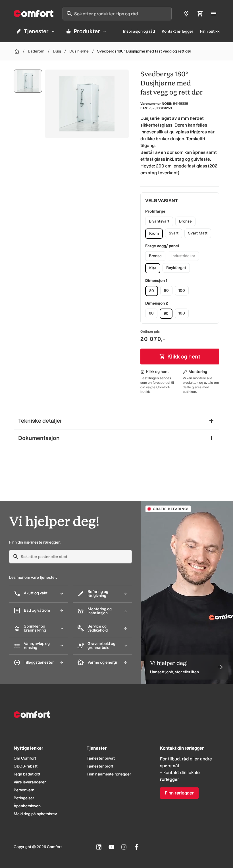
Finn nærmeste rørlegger (109, 774)
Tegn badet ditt (27, 774)
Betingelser (24, 798)
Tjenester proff (100, 766)
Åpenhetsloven (27, 806)
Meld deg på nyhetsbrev (35, 814)
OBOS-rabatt (26, 766)
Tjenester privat (101, 758)
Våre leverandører (30, 782)
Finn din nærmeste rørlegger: (35, 542)
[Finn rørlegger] (186, 13)
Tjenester (36, 31)
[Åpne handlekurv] (200, 13)
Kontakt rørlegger (177, 31)
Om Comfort (25, 758)
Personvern (24, 790)
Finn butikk (209, 31)
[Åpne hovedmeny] (213, 13)
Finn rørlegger (179, 793)
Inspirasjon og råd (139, 31)
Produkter (87, 31)
